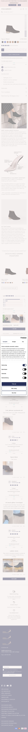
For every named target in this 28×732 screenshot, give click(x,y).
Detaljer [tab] (14, 341)
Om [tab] (23, 341)
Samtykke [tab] (5, 341)
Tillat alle (14, 384)
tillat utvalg (14, 388)
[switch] (24, 369)
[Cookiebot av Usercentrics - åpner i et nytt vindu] (20, 338)
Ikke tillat (14, 392)
